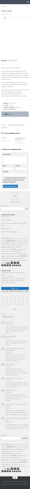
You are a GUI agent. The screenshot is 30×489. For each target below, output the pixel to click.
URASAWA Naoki (14, 260)
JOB (11, 251)
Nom (4, 165)
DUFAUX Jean (18, 247)
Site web (5, 171)
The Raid (8, 228)
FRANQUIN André (21, 249)
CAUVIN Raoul (5, 243)
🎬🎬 (8, 263)
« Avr (14, 309)
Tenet (7, 216)
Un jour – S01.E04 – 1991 (7, 276)
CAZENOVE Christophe (15, 243)
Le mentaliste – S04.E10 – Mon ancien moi (12, 280)
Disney (13, 247)
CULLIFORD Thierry (15, 245)
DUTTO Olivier (4, 249)
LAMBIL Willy (5, 253)
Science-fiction (20, 125)
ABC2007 (12, 238)
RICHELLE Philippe (10, 256)
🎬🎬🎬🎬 (6, 265)
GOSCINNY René (5, 251)
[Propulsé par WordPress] (14, 483)
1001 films (5, 238)
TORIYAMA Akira (21, 258)
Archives (3, 314)
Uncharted (8, 220)
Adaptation (10, 241)
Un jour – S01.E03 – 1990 (7, 282)
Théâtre (15, 258)
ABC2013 (26, 238)
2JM (2, 216)
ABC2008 (13, 125)
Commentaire (7, 154)
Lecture (4, 6)
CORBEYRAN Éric (5, 245)
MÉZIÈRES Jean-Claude (17, 253)
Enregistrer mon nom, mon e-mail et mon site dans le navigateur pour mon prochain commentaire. (14, 180)
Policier (3, 256)
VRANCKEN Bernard (22, 260)
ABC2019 (3, 241)
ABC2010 (22, 238)
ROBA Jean (17, 256)
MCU (11, 253)
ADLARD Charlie (20, 241)
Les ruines (12, 390)
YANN (2, 263)
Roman (23, 256)
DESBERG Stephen (6, 247)
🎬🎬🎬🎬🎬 (16, 265)
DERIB (21, 245)
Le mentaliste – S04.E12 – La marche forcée (12, 278)
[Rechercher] (27, 208)
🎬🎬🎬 (15, 263)
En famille (12, 249)
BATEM (26, 241)
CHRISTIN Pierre (24, 243)
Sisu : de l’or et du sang (12, 231)
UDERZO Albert (5, 260)
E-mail (18, 165)
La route (3, 138)
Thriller (11, 258)
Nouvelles (24, 253)
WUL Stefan (4, 127)
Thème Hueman (24, 483)
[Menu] (28, 2)
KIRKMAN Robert (16, 251)
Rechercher (4, 206)
